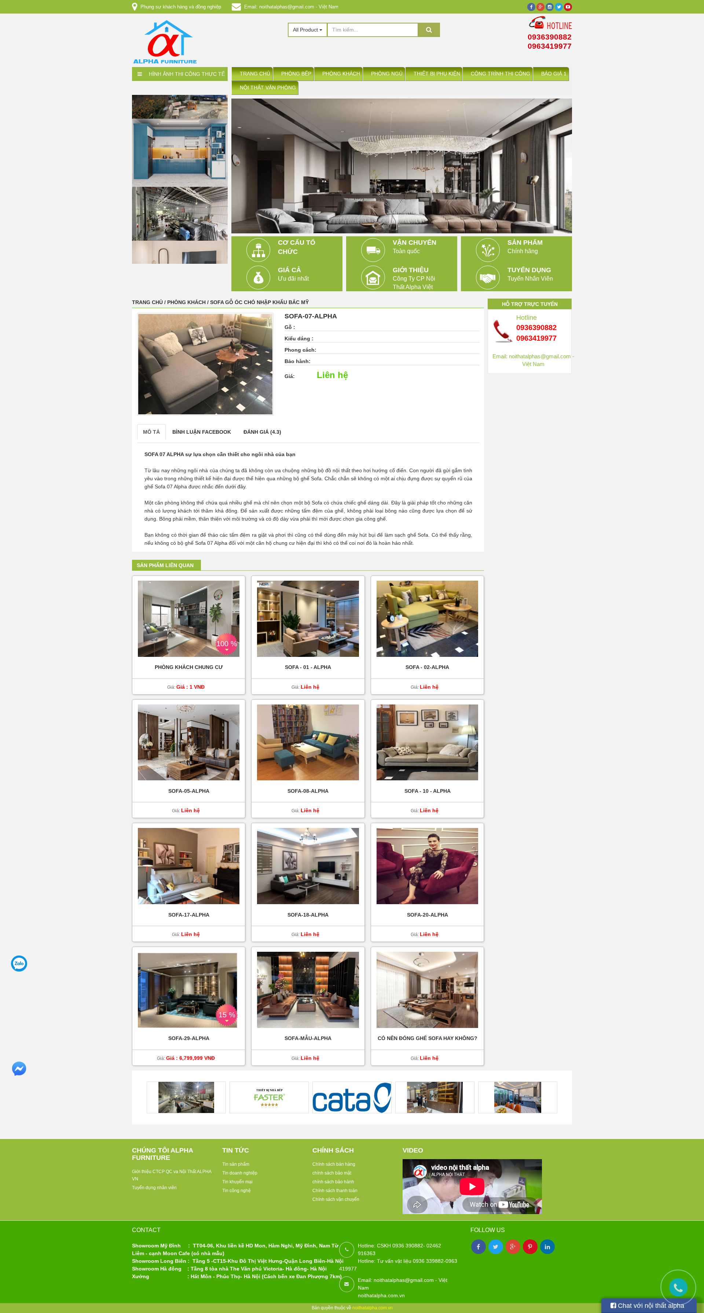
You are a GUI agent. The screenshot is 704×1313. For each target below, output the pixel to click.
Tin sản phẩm (235, 1164)
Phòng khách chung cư (189, 667)
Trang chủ (255, 74)
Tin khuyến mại (237, 1181)
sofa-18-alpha (308, 915)
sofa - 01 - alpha (308, 667)
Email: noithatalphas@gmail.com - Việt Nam (291, 7)
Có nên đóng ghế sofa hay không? (427, 1039)
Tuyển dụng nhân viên (154, 1187)
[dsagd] (180, 180)
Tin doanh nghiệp (239, 1173)
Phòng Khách (341, 74)
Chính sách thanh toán (335, 1190)
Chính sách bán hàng (333, 1164)
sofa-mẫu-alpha (308, 1039)
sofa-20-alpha (427, 915)
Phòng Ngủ (387, 74)
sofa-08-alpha (308, 791)
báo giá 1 (553, 74)
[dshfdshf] (180, 237)
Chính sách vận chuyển (335, 1199)
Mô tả (151, 432)
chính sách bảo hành (333, 1181)
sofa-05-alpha (188, 791)
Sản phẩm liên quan (165, 565)
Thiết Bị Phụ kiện (437, 74)
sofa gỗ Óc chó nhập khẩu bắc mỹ (259, 302)
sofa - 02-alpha (427, 667)
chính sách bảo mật (331, 1173)
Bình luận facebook (201, 432)
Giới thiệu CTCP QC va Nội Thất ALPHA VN (171, 1175)
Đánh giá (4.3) (262, 432)
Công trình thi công (500, 74)
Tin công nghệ (236, 1190)
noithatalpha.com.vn (372, 1307)
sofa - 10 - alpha (427, 791)
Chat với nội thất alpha (650, 1305)
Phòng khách (187, 302)
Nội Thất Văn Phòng (268, 87)
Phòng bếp (296, 74)
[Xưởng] (180, 121)
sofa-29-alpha (188, 1039)
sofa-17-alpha (188, 915)
